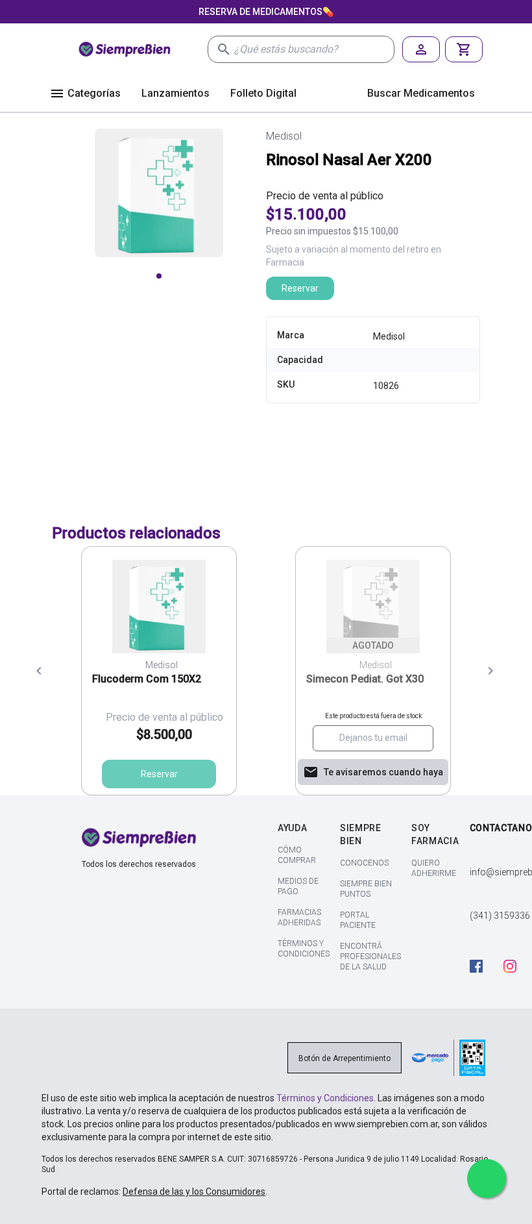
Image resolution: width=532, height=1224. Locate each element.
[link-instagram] (516, 967)
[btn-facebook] (483, 966)
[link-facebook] (483, 967)
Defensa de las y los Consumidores (194, 1191)
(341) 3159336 (500, 915)
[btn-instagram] (516, 966)
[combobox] (314, 49)
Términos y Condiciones (325, 1098)
